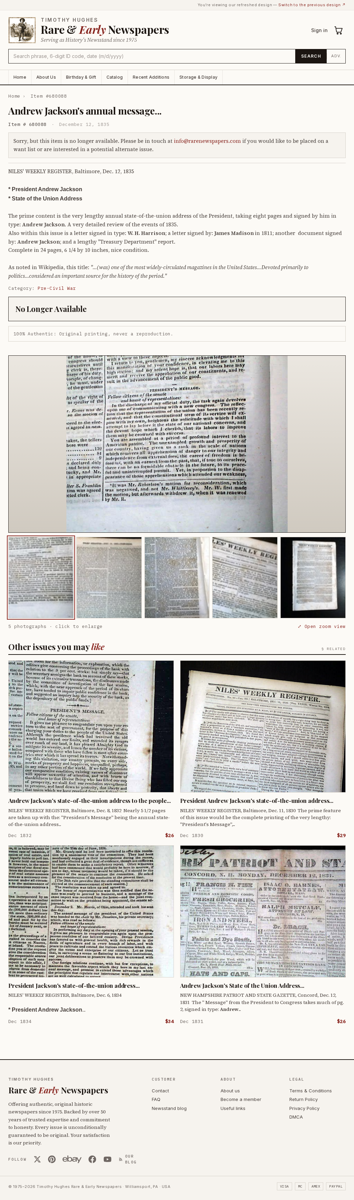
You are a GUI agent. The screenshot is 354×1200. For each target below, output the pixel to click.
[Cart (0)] (339, 30)
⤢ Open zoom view (322, 626)
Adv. (336, 55)
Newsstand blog (169, 1108)
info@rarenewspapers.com (207, 141)
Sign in (319, 30)
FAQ (156, 1099)
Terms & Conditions (310, 1090)
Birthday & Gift (81, 77)
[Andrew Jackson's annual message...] (41, 577)
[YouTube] (107, 1159)
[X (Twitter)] (37, 1159)
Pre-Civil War (57, 288)
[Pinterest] (52, 1159)
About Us (46, 77)
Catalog (114, 77)
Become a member (241, 1099)
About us (230, 1090)
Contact (160, 1090)
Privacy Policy (304, 1108)
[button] (177, 444)
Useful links (233, 1108)
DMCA (296, 1117)
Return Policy (303, 1099)
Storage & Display (198, 77)
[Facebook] (92, 1159)
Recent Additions (151, 77)
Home (19, 77)
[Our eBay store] (72, 1159)
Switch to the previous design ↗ (312, 4)
